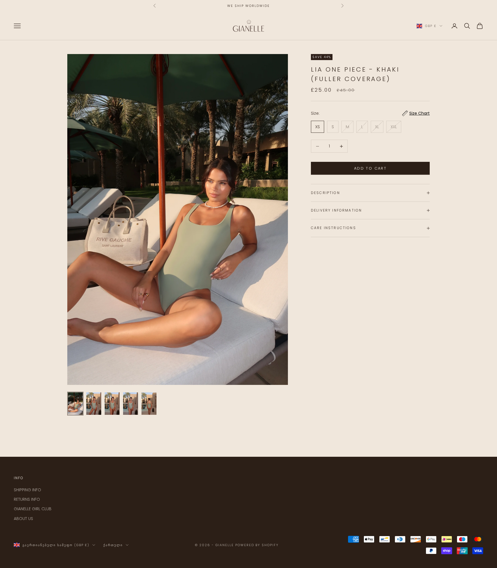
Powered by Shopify (257, 545)
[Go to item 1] (75, 403)
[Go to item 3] (112, 403)
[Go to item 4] (131, 403)
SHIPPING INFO (27, 490)
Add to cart (370, 168)
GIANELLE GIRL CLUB (32, 509)
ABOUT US (23, 518)
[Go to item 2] (94, 403)
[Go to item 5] (149, 403)
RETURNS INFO (27, 499)
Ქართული (113, 545)
